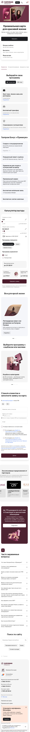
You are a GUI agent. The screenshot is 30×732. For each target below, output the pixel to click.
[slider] (14, 222)
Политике (12, 727)
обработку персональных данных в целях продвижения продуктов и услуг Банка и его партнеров (16, 440)
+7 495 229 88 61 (6, 691)
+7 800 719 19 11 (5, 686)
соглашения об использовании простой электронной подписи (13, 447)
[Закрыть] (26, 707)
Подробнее (6, 100)
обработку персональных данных (12, 430)
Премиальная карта (6, 700)
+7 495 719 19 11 (5, 681)
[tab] (4, 67)
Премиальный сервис (7, 703)
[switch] (17, 236)
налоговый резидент (7, 400)
